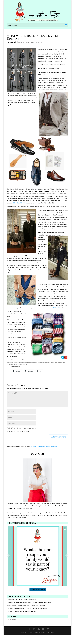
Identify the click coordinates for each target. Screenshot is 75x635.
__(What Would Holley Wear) (25, 42)
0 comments (38, 42)
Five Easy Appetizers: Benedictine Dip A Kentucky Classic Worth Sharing (29, 602)
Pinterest (56, 308)
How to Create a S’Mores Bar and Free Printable (21, 611)
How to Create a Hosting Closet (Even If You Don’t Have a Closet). (27, 608)
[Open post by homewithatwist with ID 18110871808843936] (37, 556)
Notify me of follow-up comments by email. (22, 428)
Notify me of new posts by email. (19, 432)
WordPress (50, 632)
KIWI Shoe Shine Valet (20, 203)
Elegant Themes (33, 632)
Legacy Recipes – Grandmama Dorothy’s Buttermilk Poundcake (26, 605)
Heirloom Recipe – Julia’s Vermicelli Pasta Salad (21, 599)
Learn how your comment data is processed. (43, 446)
